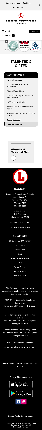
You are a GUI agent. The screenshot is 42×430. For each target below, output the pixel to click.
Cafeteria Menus (12, 3)
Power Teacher (20, 267)
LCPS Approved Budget (16, 102)
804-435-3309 (20, 206)
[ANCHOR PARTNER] (35, 46)
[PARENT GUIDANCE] (13, 46)
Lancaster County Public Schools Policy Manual (20, 96)
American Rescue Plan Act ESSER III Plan (21, 114)
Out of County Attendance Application (17, 85)
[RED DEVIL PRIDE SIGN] (24, 46)
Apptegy (26, 427)
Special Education (14, 120)
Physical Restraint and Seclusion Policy (20, 108)
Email (20, 254)
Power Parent (20, 271)
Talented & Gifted (14, 124)
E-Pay (19, 263)
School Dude (20, 250)
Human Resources (14, 80)
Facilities (26, 3)
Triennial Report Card (15, 91)
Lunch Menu (20, 245)
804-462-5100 (20, 203)
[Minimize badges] (6, 41)
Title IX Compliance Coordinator (20, 342)
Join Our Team (18, 7)
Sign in (34, 31)
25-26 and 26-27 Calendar (20, 241)
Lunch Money (20, 276)
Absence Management (20, 258)
